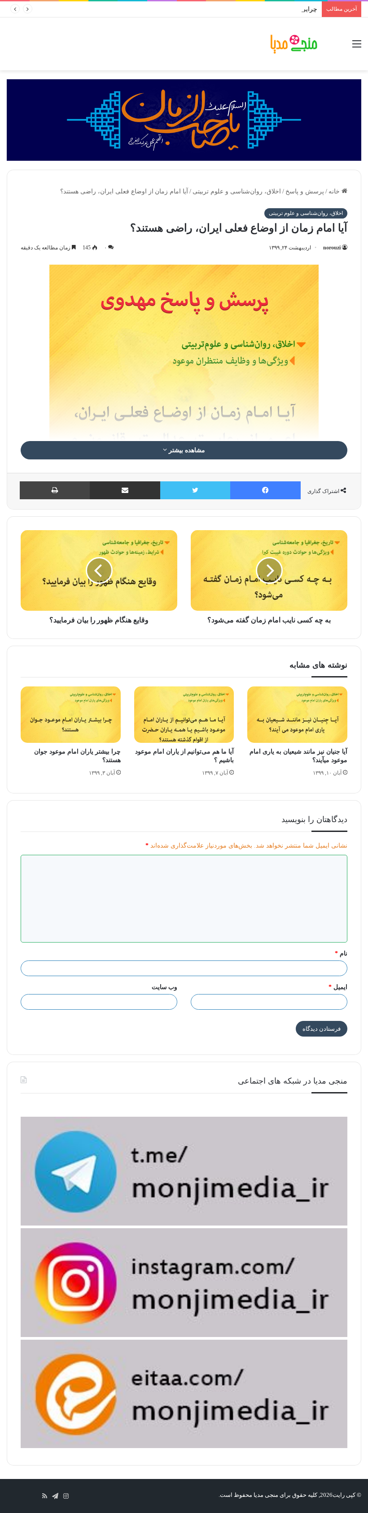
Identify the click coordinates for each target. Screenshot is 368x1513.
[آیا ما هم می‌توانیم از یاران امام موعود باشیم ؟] (184, 714)
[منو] (356, 47)
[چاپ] (55, 490)
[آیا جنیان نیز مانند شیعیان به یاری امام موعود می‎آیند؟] (297, 714)
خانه (335, 191)
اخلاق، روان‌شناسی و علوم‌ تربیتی (237, 191)
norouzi (332, 247)
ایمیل (338, 987)
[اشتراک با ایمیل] (125, 490)
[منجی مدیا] (294, 44)
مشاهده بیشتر (186, 450)
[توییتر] (195, 490)
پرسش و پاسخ (304, 191)
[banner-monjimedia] (184, 119)
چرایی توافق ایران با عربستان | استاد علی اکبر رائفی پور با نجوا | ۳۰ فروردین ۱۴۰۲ (207, 9)
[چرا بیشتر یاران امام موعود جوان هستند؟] (71, 714)
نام (341, 953)
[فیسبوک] (265, 490)
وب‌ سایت (165, 987)
